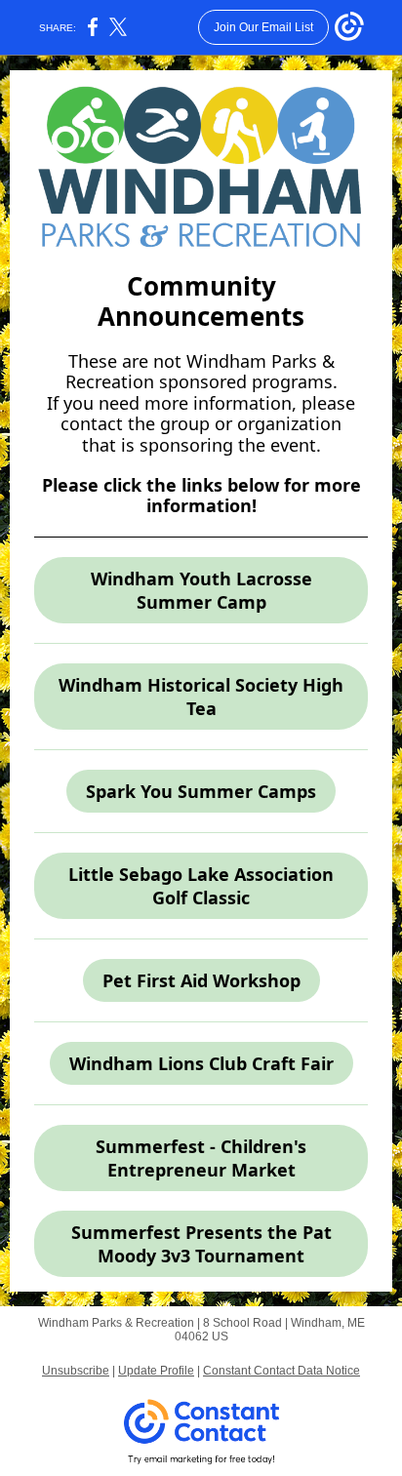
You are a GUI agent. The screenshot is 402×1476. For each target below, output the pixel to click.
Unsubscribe (75, 1370)
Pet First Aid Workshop (201, 980)
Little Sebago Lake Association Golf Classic (201, 885)
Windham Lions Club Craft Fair (201, 1063)
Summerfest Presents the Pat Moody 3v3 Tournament (201, 1243)
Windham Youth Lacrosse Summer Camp (201, 590)
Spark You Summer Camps (201, 791)
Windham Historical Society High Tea (201, 696)
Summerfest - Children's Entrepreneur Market (201, 1158)
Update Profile (156, 1370)
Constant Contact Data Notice (281, 1370)
